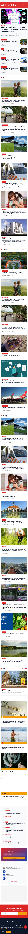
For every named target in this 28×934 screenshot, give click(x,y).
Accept (8, 931)
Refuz (3, 931)
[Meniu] (2, 5)
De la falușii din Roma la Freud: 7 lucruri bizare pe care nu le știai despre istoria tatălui (15, 843)
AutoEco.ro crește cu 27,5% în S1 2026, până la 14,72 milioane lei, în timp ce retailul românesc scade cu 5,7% (10, 61)
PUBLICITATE (14, 893)
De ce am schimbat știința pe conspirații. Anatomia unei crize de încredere (9, 52)
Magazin (3, 25)
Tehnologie (4, 66)
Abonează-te (14, 858)
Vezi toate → (24, 249)
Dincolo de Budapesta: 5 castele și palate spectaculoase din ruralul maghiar (9, 43)
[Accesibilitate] (25, 927)
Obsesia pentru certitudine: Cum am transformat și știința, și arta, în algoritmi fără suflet (14, 29)
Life (2, 48)
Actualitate (4, 39)
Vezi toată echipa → (14, 881)
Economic (3, 57)
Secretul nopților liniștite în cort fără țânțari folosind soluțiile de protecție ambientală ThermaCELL (9, 70)
